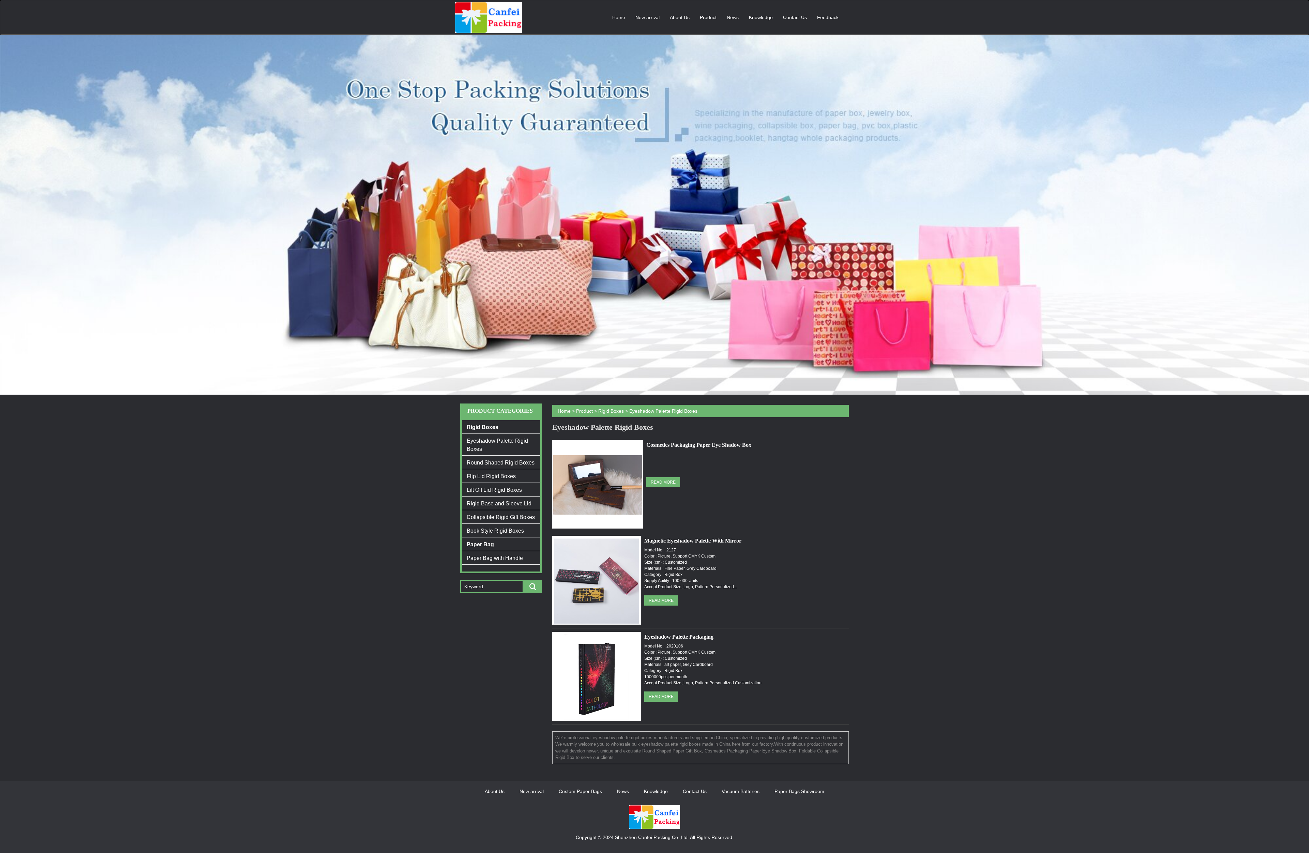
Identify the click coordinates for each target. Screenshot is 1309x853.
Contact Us (795, 17)
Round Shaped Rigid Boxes (501, 463)
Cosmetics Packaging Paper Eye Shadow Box (698, 445)
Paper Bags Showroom (799, 791)
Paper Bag (480, 544)
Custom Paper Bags (580, 791)
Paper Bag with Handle (495, 558)
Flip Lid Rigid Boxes (491, 476)
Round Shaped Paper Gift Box (672, 750)
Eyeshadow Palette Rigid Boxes (497, 445)
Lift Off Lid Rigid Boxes (494, 490)
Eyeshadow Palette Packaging (678, 637)
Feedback (828, 17)
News (733, 17)
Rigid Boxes (482, 427)
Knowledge (761, 17)
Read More (663, 482)
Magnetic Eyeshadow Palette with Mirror (692, 541)
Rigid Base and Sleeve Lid (499, 503)
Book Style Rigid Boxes (495, 531)
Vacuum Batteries (740, 791)
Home (618, 17)
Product (708, 17)
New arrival (647, 17)
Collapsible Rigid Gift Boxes (501, 517)
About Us (680, 17)
